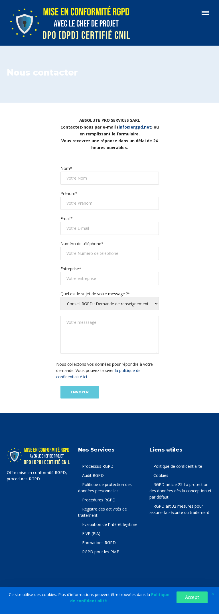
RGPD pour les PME (100, 551)
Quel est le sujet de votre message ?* (95, 293)
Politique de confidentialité (177, 466)
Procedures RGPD (98, 500)
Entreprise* (70, 268)
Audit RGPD (93, 475)
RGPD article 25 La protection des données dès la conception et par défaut (180, 491)
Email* (66, 218)
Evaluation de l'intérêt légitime (109, 524)
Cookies (160, 475)
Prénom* (69, 193)
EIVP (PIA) (91, 533)
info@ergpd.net (135, 127)
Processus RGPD (97, 466)
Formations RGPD (99, 542)
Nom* (66, 168)
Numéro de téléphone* (82, 243)
